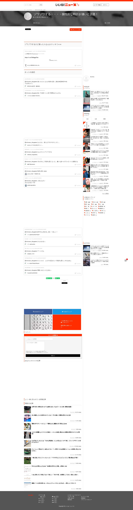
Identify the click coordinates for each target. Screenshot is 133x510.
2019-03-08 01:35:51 (38, 248)
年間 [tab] (104, 119)
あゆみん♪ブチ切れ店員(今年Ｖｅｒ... (35, 145)
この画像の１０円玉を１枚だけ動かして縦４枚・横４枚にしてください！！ (100, 123)
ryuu (102, 264)
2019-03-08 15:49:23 (42, 229)
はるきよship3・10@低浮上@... (34, 173)
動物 (87, 208)
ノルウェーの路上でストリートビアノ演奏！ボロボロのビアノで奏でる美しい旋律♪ (100, 261)
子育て (103, 210)
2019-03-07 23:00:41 (38, 178)
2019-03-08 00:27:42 (41, 90)
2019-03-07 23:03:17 (37, 168)
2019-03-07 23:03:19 (40, 267)
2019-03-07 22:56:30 (40, 79)
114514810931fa (28, 90)
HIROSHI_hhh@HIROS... (32, 154)
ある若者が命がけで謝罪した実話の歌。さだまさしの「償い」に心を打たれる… (100, 138)
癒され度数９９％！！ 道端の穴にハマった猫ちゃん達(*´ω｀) (99, 253)
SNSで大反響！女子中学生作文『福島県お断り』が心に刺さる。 (100, 99)
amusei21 (26, 139)
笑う (94, 204)
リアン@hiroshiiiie (31, 244)
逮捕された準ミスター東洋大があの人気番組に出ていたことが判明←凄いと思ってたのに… (100, 166)
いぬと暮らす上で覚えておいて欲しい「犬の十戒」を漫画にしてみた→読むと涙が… (55, 474)
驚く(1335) (107, 23)
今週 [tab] (87, 119)
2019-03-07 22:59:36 (39, 149)
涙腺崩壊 (87, 210)
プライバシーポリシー (86, 499)
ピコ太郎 (95, 210)
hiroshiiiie (26, 238)
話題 (103, 202)
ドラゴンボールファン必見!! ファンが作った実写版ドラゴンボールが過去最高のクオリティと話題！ (100, 107)
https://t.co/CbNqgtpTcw (31, 57)
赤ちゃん (93, 208)
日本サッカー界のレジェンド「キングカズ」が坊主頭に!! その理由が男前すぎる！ (100, 93)
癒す (87, 204)
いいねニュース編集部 (95, 96)
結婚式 (94, 215)
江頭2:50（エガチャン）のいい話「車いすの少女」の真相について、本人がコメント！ (100, 131)
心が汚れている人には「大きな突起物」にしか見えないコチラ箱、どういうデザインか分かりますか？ (56, 441)
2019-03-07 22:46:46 (42, 51)
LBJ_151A (27, 248)
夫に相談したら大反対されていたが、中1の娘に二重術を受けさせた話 (51, 415)
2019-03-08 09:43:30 (38, 238)
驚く (87, 206)
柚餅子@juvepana (31, 164)
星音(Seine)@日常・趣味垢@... (33, 86)
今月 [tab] (96, 119)
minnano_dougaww (28, 51)
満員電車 (102, 213)
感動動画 (101, 208)
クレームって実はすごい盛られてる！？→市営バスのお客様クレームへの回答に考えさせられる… (56, 450)
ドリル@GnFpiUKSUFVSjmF (33, 234)
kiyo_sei (26, 168)
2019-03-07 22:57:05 (38, 139)
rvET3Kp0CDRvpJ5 (28, 258)
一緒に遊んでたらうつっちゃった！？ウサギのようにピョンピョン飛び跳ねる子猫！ (55, 457)
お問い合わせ (71, 498)
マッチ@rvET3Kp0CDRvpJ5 (33, 263)
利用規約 (83, 498)
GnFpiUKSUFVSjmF (28, 229)
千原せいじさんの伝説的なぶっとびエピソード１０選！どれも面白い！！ (100, 144)
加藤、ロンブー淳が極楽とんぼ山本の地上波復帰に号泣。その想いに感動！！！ (100, 180)
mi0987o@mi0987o (31, 185)
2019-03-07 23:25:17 (42, 258)
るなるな (72, 412)
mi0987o (26, 178)
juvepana (26, 159)
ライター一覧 (71, 496)
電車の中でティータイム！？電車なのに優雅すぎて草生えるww (49, 423)
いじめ (87, 213)
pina (101, 103)
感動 (87, 202)
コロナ (94, 206)
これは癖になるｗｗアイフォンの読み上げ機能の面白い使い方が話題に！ (100, 151)
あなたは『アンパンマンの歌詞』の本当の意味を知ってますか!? (100, 158)
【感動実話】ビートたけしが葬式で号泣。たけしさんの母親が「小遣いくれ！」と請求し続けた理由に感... (100, 187)
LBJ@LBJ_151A (30, 253)
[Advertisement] (52, 35)
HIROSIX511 (27, 149)
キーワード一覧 (85, 496)
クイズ (87, 215)
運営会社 (70, 499)
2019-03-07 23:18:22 (38, 159)
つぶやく (64, 280)
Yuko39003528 (27, 267)
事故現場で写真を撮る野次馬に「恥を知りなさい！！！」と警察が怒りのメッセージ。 (100, 173)
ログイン (105, 5)
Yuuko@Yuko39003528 (32, 273)
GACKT (94, 213)
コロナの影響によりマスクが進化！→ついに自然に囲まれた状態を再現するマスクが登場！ (56, 433)
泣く (102, 204)
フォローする (34, 51)
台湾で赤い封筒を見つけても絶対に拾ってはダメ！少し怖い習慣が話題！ (52, 407)
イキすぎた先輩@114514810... (33, 95)
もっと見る (105, 193)
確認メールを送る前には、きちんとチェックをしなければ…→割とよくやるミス (54, 483)
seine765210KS (28, 79)
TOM (102, 127)
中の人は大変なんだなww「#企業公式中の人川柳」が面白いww (49, 466)
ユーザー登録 (97, 5)
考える (95, 202)
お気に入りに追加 (76, 29)
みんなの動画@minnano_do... (33, 65)
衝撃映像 (102, 206)
